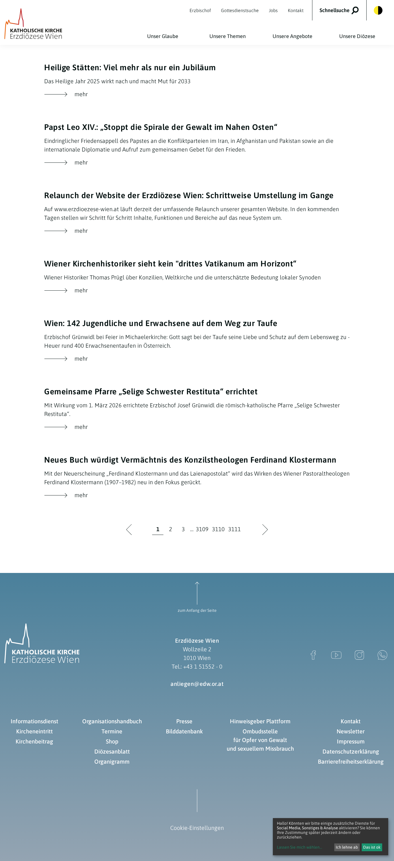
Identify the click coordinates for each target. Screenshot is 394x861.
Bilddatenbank (184, 731)
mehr (66, 95)
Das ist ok (371, 847)
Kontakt (351, 721)
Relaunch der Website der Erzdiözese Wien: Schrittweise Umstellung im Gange (188, 195)
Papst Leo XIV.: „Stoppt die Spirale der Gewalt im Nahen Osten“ (160, 127)
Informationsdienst (34, 721)
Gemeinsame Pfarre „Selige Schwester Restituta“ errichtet (151, 391)
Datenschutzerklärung (350, 751)
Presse (184, 721)
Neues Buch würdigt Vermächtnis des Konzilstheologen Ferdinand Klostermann (190, 459)
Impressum (351, 741)
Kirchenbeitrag (34, 741)
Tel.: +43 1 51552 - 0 (197, 666)
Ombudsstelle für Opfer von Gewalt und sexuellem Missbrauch (260, 740)
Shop (112, 741)
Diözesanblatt (112, 751)
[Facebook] (313, 655)
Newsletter (351, 731)
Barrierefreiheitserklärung (351, 761)
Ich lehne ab (347, 847)
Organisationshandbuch (112, 721)
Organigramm (112, 761)
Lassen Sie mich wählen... (299, 847)
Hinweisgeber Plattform (260, 721)
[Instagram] (359, 655)
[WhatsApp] (382, 655)
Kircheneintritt (34, 731)
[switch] (343, 10)
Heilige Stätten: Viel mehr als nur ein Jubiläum (130, 67)
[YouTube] (336, 655)
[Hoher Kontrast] (378, 10)
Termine (112, 731)
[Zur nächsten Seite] (265, 529)
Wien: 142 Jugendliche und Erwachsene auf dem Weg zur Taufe (160, 323)
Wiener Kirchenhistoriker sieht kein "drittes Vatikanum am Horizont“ (170, 263)
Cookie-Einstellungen (197, 827)
